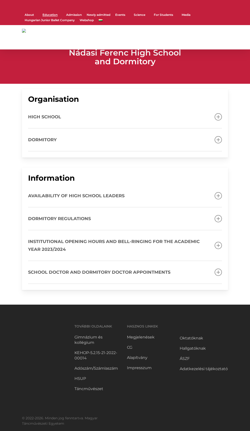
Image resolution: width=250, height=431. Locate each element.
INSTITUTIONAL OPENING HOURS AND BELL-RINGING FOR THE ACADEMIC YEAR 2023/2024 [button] (114, 245)
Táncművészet (88, 388)
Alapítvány (137, 357)
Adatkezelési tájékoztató (204, 368)
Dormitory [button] (42, 139)
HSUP (80, 378)
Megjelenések (141, 337)
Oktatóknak (191, 338)
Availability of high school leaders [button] (76, 195)
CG (129, 347)
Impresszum (139, 367)
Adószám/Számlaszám (96, 368)
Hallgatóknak (193, 348)
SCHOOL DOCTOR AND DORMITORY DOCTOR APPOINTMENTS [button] (99, 272)
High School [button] (44, 117)
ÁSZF (185, 358)
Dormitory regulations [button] (59, 218)
